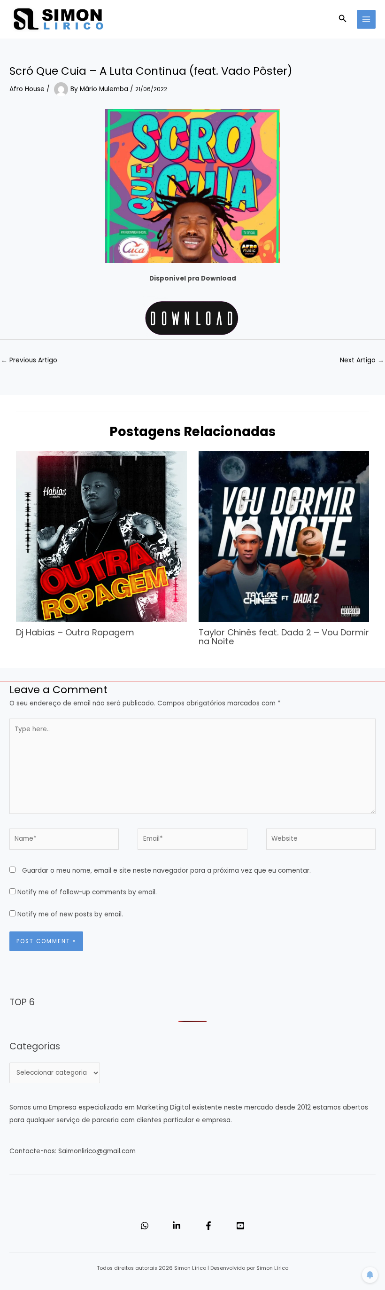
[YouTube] (240, 1225)
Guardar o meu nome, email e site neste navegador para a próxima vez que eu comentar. (166, 870)
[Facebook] (208, 1225)
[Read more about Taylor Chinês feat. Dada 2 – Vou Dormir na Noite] (284, 536)
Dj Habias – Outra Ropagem (75, 632)
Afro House (27, 89)
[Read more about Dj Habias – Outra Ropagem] (101, 536)
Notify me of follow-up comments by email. (87, 892)
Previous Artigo (29, 360)
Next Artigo (362, 360)
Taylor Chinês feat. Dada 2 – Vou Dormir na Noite (284, 636)
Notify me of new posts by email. (70, 914)
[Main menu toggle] (366, 19)
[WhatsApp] (144, 1225)
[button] (343, 19)
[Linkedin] (176, 1225)
